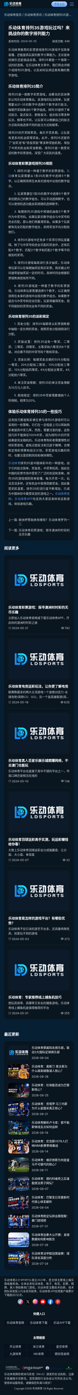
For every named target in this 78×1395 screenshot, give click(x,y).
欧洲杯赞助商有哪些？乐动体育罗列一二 (44, 522)
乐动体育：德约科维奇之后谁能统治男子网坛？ (50, 1181)
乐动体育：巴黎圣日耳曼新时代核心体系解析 (50, 1199)
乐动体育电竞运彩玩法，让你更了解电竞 (38, 686)
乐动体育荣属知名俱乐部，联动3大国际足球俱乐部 (50, 1050)
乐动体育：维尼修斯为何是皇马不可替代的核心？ (50, 1162)
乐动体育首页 (13, 14)
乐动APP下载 (62, 1322)
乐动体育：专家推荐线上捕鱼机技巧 (35, 997)
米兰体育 (39, 1346)
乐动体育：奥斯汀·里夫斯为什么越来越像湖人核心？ (49, 1068)
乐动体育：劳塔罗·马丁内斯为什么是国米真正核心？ (49, 1106)
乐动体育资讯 (33, 14)
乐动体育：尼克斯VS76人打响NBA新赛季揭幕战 (50, 1143)
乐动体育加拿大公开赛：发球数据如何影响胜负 (50, 1237)
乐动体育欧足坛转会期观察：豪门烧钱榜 (50, 1218)
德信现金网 (62, 1354)
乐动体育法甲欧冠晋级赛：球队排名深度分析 (50, 1255)
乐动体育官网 (15, 1322)
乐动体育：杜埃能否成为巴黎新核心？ (50, 1087)
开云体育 (15, 1346)
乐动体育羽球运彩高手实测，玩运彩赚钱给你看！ (38, 841)
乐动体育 (14, 463)
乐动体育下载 (38, 1322)
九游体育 (15, 1354)
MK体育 (38, 1354)
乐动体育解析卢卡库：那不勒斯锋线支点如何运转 (50, 1125)
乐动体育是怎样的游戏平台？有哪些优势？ (36, 920)
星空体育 (62, 1346)
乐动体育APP (24, 498)
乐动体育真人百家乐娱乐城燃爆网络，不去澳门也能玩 (38, 762)
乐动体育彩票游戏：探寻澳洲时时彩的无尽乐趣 (44, 532)
